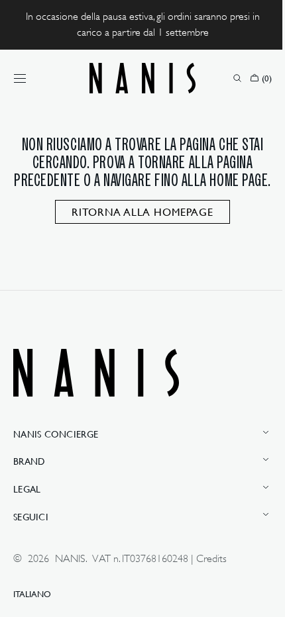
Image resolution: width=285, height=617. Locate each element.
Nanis (70, 559)
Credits (211, 559)
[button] (19, 78)
